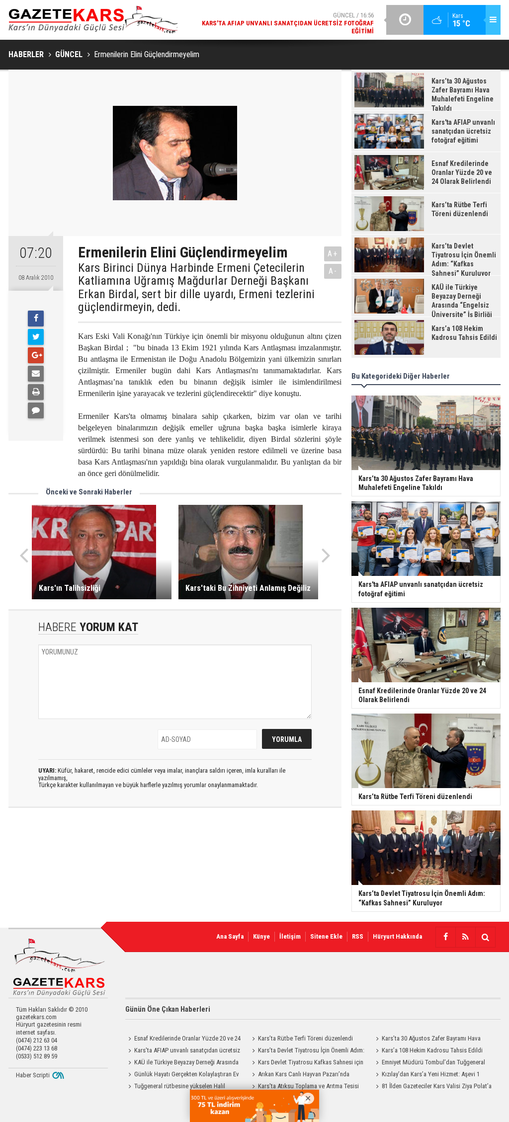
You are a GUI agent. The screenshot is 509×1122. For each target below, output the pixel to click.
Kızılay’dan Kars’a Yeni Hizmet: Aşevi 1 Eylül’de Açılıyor (426, 1075)
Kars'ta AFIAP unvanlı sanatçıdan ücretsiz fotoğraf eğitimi (182, 1051)
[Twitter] (36, 337)
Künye (261, 936)
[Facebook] (36, 318)
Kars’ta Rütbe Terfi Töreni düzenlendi (305, 1038)
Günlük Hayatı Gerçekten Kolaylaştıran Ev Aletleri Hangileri (182, 1075)
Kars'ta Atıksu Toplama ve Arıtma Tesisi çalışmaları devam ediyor (304, 1087)
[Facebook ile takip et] (445, 937)
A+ (333, 253)
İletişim (290, 936)
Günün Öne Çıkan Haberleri (167, 1009)
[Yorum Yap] (36, 410)
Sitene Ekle (326, 936)
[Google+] (36, 355)
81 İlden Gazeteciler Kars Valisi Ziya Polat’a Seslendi (432, 1087)
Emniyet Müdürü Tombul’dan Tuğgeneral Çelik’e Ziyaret (429, 1063)
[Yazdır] (36, 392)
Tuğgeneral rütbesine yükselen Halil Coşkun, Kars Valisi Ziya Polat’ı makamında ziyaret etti (180, 1087)
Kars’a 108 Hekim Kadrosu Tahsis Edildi (432, 1050)
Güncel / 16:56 (288, 23)
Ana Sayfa (230, 936)
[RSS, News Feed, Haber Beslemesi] (465, 937)
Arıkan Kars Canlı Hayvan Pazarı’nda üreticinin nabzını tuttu (299, 1075)
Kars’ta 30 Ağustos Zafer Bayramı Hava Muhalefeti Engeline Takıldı (427, 1039)
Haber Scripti (33, 1075)
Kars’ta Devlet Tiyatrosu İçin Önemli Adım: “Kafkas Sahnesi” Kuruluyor (306, 1051)
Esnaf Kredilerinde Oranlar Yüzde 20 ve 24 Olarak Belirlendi (183, 1039)
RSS (357, 936)
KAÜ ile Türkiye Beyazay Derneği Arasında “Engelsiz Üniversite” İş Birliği (182, 1063)
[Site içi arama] (485, 937)
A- (333, 271)
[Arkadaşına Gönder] (36, 374)
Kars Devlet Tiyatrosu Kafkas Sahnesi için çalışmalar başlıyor (306, 1063)
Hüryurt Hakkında (397, 936)
